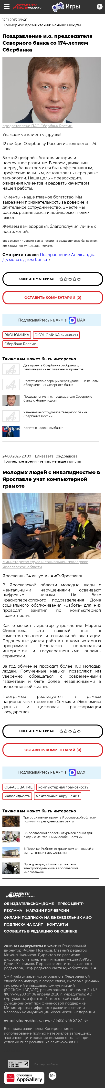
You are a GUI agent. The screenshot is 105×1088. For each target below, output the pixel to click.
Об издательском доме (29, 903)
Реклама (13, 910)
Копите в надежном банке (43, 428)
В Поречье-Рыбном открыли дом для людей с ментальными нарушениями (58, 850)
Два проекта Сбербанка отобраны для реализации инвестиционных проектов (53, 367)
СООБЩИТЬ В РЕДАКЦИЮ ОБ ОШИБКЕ (40, 931)
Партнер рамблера (46, 1064)
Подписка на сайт (23, 924)
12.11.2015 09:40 (14, 20)
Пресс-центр (71, 903)
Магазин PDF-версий (47, 910)
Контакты (57, 924)
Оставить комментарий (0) (52, 297)
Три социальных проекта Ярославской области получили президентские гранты (59, 819)
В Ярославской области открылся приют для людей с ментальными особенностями (58, 835)
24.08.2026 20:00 (16, 456)
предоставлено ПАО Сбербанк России (37, 126)
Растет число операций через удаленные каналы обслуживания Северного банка (60, 383)
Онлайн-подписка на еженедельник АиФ (48, 917)
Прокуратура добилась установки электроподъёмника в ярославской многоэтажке (50, 868)
